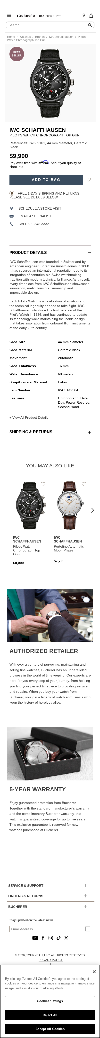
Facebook (43, 938)
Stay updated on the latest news (31, 920)
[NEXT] (93, 510)
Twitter (66, 938)
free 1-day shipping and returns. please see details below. (44, 195)
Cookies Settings (50, 1001)
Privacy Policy (51, 960)
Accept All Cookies (49, 1029)
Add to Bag (46, 180)
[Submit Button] (87, 929)
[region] (50, 1001)
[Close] (94, 971)
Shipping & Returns (30, 432)
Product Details (28, 253)
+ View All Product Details (28, 417)
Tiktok (58, 938)
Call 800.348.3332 (33, 224)
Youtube (35, 938)
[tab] (50, 250)
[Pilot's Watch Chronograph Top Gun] (29, 523)
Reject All (50, 1015)
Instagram (51, 938)
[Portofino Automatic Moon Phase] (70, 522)
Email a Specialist (34, 216)
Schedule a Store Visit (39, 208)
